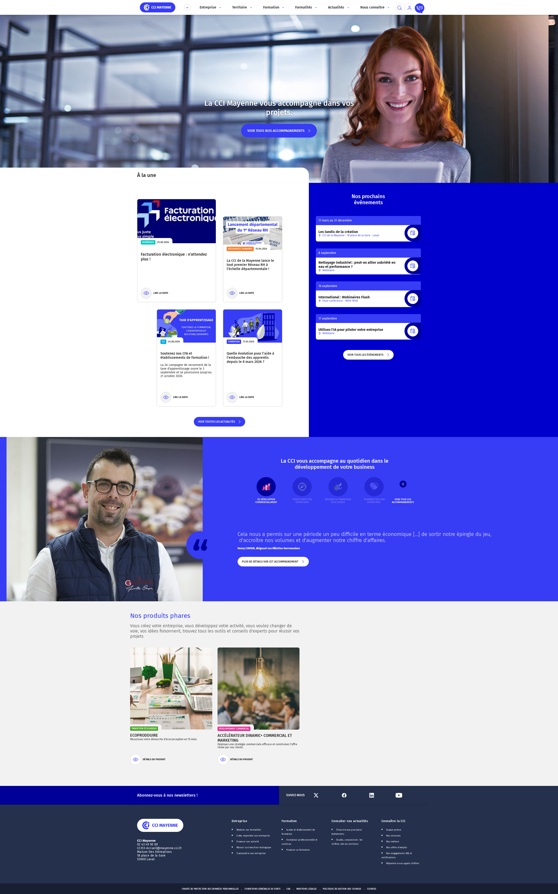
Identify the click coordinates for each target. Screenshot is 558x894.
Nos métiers (392, 841)
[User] (409, 8)
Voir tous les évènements (365, 356)
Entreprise (239, 821)
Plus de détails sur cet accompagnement (269, 563)
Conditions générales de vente (263, 889)
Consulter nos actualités (350, 821)
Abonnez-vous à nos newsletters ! (167, 795)
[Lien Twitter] (325, 795)
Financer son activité (247, 841)
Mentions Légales (306, 889)
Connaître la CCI (393, 821)
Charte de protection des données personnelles (210, 889)
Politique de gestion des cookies (342, 889)
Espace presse (393, 830)
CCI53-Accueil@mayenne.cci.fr (159, 848)
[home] (158, 7)
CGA (288, 889)
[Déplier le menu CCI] (187, 7)
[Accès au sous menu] (220, 7)
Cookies (371, 889)
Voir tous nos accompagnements (276, 133)
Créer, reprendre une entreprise (253, 836)
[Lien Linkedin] (380, 795)
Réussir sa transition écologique (253, 847)
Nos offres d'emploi (396, 847)
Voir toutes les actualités (216, 423)
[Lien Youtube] (407, 795)
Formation (289, 821)
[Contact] (419, 8)
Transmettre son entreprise (251, 853)
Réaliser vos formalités (248, 830)
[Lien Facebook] (352, 795)
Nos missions (393, 836)
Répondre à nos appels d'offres (402, 863)
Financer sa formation (298, 850)
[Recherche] (400, 8)
